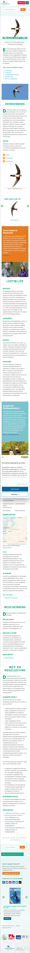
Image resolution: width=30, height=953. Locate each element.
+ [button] (5, 519)
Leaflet (9, 544)
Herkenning (8, 70)
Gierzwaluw (14, 220)
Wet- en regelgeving (11, 79)
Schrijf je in (6, 255)
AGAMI (7, 837)
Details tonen (21, 484)
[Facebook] (3, 882)
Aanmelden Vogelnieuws (11, 873)
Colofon (18, 925)
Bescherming (9, 77)
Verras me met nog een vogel (12, 854)
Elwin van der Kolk (22, 837)
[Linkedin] (13, 882)
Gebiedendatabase (10, 828)
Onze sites (5, 925)
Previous (2, 206)
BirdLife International (11, 598)
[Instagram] (10, 882)
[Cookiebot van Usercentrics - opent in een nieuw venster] (21, 457)
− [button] (5, 521)
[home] (8, 3)
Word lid (7, 918)
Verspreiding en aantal (11, 74)
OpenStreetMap (22, 544)
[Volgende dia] (26, 909)
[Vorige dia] (3, 909)
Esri (16, 544)
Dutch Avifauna (9, 658)
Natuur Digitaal (17, 839)
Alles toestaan (15, 489)
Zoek (23, 9)
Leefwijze (8, 72)
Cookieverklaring (6, 927)
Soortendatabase (10, 821)
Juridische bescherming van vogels (15, 813)
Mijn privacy (11, 925)
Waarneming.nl (7, 547)
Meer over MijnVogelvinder (11, 434)
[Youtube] (7, 882)
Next (28, 206)
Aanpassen (14, 494)
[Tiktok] (20, 882)
